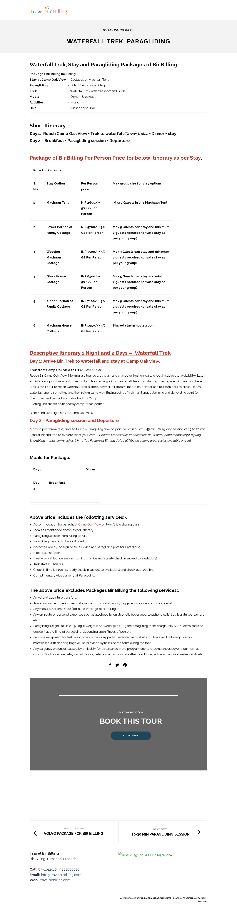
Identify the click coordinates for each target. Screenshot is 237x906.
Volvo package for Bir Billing (73, 833)
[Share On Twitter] (117, 665)
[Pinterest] (44, 898)
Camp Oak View (89, 524)
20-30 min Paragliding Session (160, 834)
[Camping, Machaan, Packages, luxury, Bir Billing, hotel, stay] (59, 792)
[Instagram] (50, 898)
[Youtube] (38, 898)
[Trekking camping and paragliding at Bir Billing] (59, 818)
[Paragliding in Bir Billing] (59, 817)
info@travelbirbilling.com (61, 875)
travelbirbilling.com (55, 880)
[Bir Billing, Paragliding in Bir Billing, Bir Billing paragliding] (59, 816)
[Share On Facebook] (111, 665)
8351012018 (47, 869)
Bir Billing (71, 158)
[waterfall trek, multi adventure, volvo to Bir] (59, 815)
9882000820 (69, 869)
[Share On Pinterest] (125, 665)
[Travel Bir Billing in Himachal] (59, 820)
